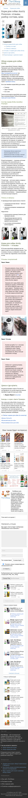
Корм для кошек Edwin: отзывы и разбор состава (15, 714)
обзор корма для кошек (10, 747)
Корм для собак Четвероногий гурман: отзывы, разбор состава (17, 698)
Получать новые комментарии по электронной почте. (12, 564)
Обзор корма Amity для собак (13, 44)
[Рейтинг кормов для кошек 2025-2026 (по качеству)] (6, 586)
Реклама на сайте (7, 781)
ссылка (18, 395)
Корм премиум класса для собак (10, 422)
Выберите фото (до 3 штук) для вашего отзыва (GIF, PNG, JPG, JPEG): (12, 573)
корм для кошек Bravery (8, 98)
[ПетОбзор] (10, 5)
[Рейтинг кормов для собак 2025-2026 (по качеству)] (6, 594)
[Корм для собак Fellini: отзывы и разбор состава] (6, 722)
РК (18, 275)
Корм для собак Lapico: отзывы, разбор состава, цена (5, 445)
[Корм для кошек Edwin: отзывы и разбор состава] (6, 715)
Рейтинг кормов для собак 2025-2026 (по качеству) (16, 594)
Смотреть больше (14, 673)
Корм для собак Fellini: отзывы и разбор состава (17, 722)
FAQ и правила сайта (8, 784)
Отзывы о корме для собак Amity (14, 50)
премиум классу (10, 81)
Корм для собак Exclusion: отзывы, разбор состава (15, 689)
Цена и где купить (9, 53)
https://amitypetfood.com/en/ (9, 73)
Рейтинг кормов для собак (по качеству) (15, 415)
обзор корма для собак (9, 749)
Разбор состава (11, 46)
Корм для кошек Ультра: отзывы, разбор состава (15, 681)
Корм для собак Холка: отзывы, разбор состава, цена (19, 466)
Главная (5, 8)
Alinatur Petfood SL (7, 418)
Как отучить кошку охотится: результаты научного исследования (14, 768)
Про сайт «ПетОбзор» (8, 779)
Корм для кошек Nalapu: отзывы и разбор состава (15, 706)
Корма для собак (15, 8)
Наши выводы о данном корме (13, 55)
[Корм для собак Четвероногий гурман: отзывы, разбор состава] (6, 697)
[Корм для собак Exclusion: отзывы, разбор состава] (6, 690)
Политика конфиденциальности (11, 786)
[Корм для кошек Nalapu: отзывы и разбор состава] (6, 707)
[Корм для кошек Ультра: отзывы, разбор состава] (6, 682)
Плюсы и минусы (11, 48)
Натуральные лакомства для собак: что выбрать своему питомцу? (20, 445)
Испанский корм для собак (9, 420)
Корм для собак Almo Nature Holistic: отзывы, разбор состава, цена (7, 466)
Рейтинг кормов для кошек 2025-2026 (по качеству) (16, 586)
